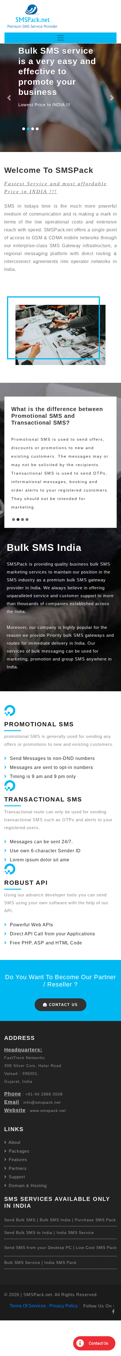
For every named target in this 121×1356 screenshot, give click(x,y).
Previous (15, 461)
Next (105, 461)
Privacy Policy (63, 1305)
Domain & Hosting (27, 1185)
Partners (17, 1168)
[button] (9, 98)
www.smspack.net (48, 1110)
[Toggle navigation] (60, 38)
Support (16, 1176)
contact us (62, 1005)
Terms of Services (28, 1305)
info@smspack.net (42, 1102)
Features (17, 1159)
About (14, 1142)
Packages (18, 1151)
